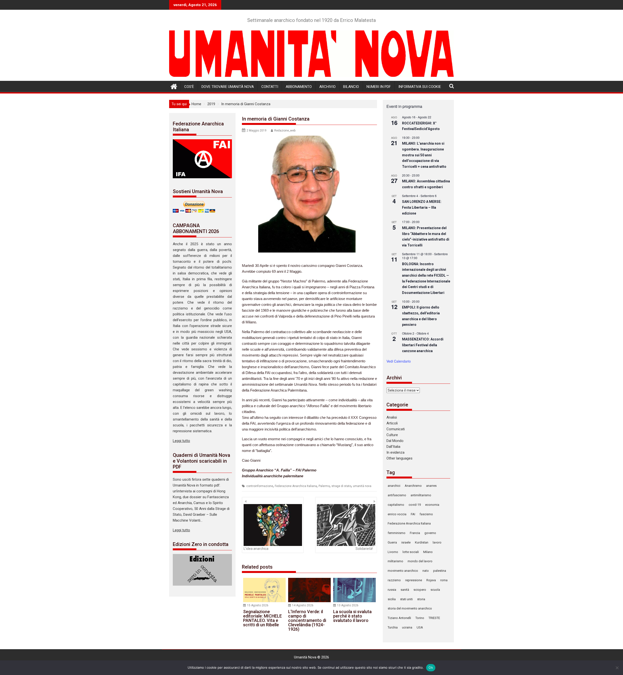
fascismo (426, 514)
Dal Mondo (394, 441)
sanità (405, 589)
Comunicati (395, 429)
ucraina (407, 627)
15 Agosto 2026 (257, 605)
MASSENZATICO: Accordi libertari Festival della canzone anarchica (422, 345)
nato (425, 570)
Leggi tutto (181, 441)
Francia (415, 533)
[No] (616, 667)
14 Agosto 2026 (302, 605)
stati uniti (406, 599)
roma (444, 580)
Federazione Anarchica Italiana (296, 486)
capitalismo (396, 504)
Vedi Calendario (398, 361)
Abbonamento (299, 86)
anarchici (394, 486)
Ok (431, 667)
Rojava (431, 580)
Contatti (269, 86)
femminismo (396, 533)
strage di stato (341, 486)
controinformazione (259, 486)
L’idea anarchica (256, 549)
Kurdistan (421, 542)
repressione (413, 580)
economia (432, 504)
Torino (419, 618)
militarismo (395, 561)
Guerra (392, 542)
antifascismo (397, 495)
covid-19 (415, 504)
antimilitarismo (421, 495)
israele (406, 542)
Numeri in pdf (378, 86)
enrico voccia (397, 514)
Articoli (392, 423)
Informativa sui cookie (419, 86)
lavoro (437, 542)
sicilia (392, 599)
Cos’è (189, 86)
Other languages (399, 458)
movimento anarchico (403, 570)
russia (392, 589)
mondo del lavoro (420, 561)
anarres (431, 486)
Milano (428, 552)
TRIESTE (434, 618)
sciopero (419, 589)
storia (421, 599)
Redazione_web (284, 130)
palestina (439, 570)
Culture (392, 435)
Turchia (393, 627)
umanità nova (362, 486)
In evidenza (395, 452)
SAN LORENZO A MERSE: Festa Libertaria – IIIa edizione (421, 207)
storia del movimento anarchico (410, 608)
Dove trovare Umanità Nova (228, 86)
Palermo (324, 486)
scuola (435, 589)
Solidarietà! (364, 549)
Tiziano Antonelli (399, 618)
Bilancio (351, 86)
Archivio (327, 86)
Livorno (393, 552)
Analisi (391, 417)
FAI (413, 514)
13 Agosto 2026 (347, 605)
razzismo (394, 580)
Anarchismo (413, 486)
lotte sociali (411, 552)
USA (420, 627)
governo (430, 533)
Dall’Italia (393, 446)
